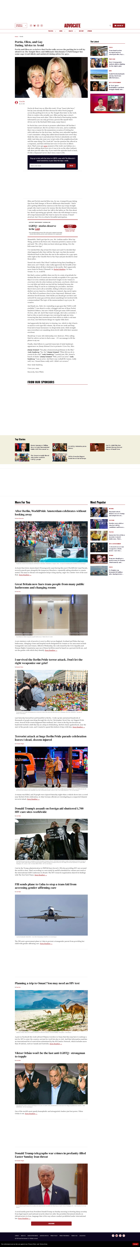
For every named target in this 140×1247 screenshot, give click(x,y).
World (21, 36)
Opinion (90, 31)
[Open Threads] (38, 25)
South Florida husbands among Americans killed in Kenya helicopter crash (117, 77)
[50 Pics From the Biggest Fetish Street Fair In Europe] (59, 457)
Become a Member (70, 226)
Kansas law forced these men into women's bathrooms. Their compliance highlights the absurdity (117, 539)
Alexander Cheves (19, 667)
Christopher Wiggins (20, 743)
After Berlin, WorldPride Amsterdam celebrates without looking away (50, 512)
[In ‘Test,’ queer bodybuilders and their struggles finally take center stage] (99, 86)
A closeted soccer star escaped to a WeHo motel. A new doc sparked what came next (116, 551)
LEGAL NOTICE (82, 1235)
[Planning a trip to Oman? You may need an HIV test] (51, 1010)
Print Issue (112, 59)
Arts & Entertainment (115, 82)
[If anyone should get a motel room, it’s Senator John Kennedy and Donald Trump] (99, 559)
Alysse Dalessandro (20, 518)
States (111, 47)
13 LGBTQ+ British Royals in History (77, 447)
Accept (135, 1244)
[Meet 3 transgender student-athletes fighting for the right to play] (99, 62)
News (60, 31)
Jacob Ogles (18, 816)
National (111, 508)
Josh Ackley (18, 1060)
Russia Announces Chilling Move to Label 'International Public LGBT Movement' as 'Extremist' (40, 448)
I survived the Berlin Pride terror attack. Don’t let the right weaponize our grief (49, 661)
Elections (111, 520)
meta (45, 146)
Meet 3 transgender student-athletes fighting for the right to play (117, 64)
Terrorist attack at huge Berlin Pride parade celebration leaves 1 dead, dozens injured (50, 738)
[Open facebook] (31, 25)
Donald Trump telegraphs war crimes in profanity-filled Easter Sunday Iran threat (50, 1155)
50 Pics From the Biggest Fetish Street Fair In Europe (77, 457)
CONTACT (17, 1235)
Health (71, 31)
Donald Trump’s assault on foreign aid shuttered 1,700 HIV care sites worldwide (49, 810)
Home (16, 36)
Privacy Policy (32, 1244)
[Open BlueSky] (34, 25)
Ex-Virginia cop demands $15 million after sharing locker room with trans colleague (115, 574)
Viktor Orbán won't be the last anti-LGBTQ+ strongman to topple (50, 1054)
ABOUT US (23, 1235)
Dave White (22, 101)
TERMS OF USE (74, 1235)
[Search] (110, 26)
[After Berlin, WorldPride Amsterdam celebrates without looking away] (51, 541)
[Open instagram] (41, 25)
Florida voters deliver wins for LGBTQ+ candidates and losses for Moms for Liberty (116, 526)
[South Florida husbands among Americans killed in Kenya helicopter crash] (99, 74)
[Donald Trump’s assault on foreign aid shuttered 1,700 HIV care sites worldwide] (51, 839)
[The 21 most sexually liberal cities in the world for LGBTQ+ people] (22, 457)
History (81, 31)
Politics (50, 31)
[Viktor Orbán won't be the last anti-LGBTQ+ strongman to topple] (51, 1084)
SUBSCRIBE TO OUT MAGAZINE (19, 25)
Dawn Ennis (18, 591)
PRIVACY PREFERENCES (64, 1235)
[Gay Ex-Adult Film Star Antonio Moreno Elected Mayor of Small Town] (97, 447)
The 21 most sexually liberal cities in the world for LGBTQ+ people (40, 457)
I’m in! (71, 166)
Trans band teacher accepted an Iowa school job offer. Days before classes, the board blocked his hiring (116, 55)
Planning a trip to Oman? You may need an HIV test (47, 983)
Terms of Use (43, 1244)
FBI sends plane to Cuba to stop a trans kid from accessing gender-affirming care (45, 886)
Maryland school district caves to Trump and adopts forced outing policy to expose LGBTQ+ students (116, 515)
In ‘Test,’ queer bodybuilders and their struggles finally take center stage (116, 88)
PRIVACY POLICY (54, 1235)
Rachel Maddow (59, 269)
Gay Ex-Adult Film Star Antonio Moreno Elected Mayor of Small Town (114, 447)
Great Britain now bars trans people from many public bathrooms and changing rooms (49, 585)
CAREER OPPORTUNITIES (32, 1235)
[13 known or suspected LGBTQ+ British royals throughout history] (59, 447)
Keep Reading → (25, 575)
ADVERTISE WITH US (44, 1235)
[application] (107, 103)
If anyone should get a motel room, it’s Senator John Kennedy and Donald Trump (117, 561)
